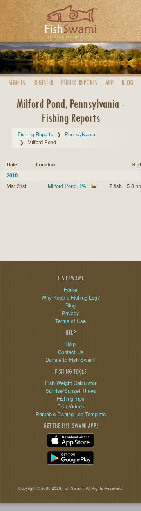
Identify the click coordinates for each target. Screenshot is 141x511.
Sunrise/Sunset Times (70, 390)
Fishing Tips (71, 398)
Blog (127, 82)
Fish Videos (70, 406)
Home (70, 289)
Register (43, 82)
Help (70, 344)
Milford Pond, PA (67, 186)
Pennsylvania (80, 134)
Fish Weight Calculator (70, 382)
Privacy (70, 313)
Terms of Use (70, 321)
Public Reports (79, 82)
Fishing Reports (35, 134)
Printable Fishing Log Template (71, 414)
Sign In (16, 82)
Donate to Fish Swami (70, 359)
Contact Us (70, 352)
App (109, 82)
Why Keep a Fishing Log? (71, 297)
